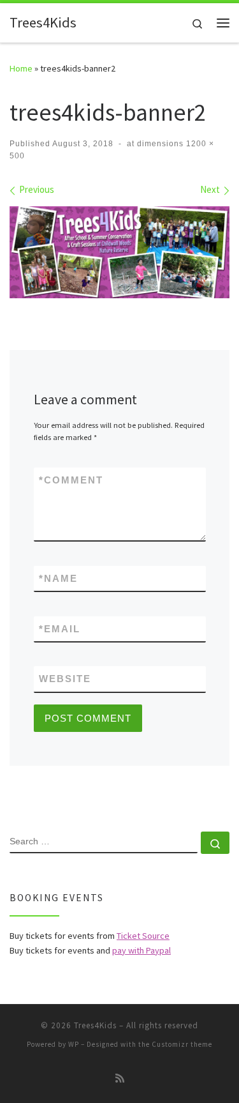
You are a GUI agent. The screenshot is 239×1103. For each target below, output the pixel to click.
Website (65, 678)
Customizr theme (182, 1044)
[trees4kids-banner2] (119, 252)
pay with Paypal (141, 950)
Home (21, 68)
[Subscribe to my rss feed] (119, 1078)
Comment (71, 480)
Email (59, 628)
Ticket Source (143, 935)
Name (58, 578)
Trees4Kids (95, 1025)
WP (73, 1044)
